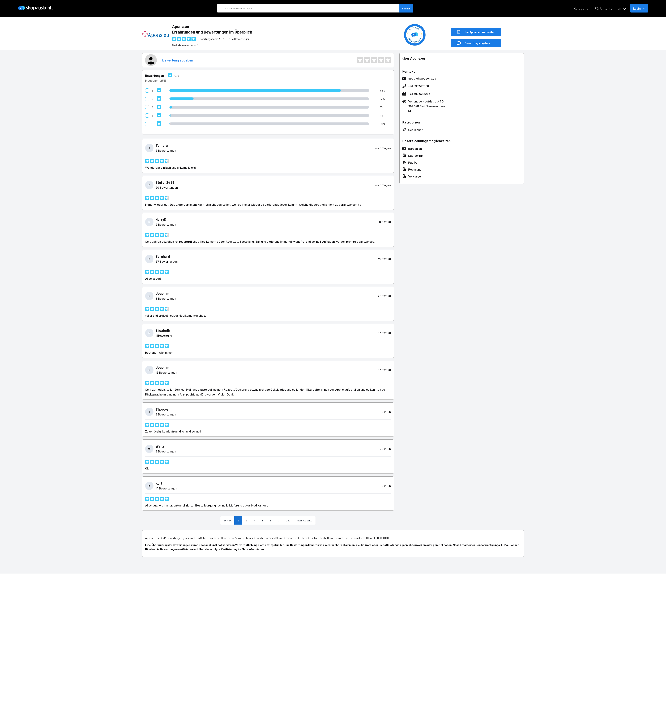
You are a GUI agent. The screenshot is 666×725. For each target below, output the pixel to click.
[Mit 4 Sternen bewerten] (381, 60)
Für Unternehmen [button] (608, 8)
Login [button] (637, 8)
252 (288, 520)
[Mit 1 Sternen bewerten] (360, 60)
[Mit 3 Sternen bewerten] (374, 60)
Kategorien (582, 8)
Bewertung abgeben (177, 60)
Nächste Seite (304, 520)
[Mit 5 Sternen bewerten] (388, 60)
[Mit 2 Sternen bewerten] (367, 60)
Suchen (406, 8)
